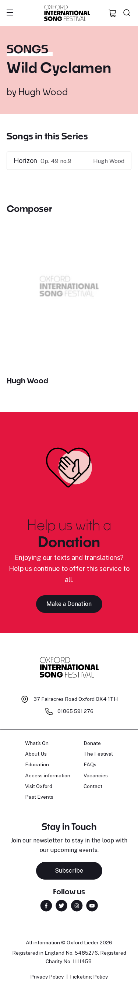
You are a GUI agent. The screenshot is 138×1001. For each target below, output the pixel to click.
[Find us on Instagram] (77, 905)
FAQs (90, 764)
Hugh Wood (43, 91)
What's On (37, 743)
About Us (36, 754)
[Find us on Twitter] (61, 905)
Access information (47, 775)
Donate (92, 743)
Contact (93, 786)
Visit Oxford (38, 786)
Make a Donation (69, 603)
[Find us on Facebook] (46, 905)
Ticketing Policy (88, 977)
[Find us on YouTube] (92, 905)
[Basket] (112, 12)
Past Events (39, 797)
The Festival (98, 754)
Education (37, 764)
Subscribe (69, 870)
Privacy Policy (47, 977)
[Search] (127, 12)
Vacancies (96, 775)
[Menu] (10, 13)
